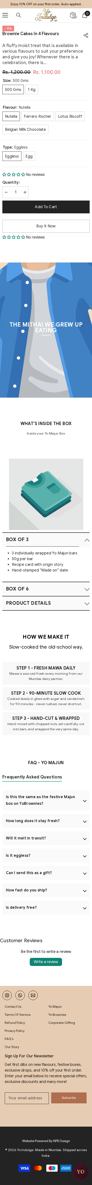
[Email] (33, 995)
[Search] (18, 15)
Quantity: (11, 182)
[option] (46, 4)
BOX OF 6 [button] (17, 589)
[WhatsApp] (20, 995)
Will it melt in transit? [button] (26, 838)
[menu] (5, 15)
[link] (46, 493)
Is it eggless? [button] (18, 855)
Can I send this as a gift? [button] (29, 873)
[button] (14, 174)
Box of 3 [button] (17, 540)
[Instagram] (7, 995)
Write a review (46, 962)
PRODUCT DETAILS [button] (28, 603)
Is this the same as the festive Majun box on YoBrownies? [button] (40, 800)
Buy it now (45, 226)
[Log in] (73, 15)
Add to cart (45, 207)
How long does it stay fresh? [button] (33, 821)
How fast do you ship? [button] (26, 890)
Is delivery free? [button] (21, 907)
